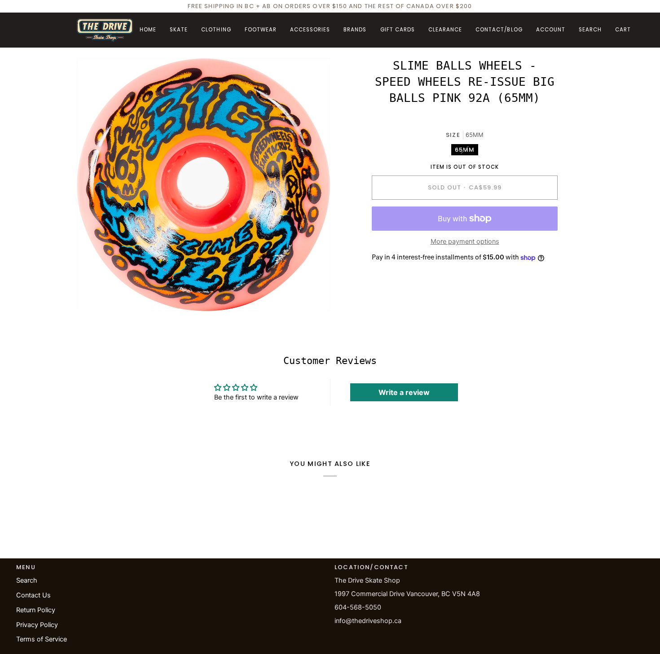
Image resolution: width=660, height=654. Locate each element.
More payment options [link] (465, 242)
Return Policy (35, 610)
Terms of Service (41, 639)
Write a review (404, 392)
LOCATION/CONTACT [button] (371, 567)
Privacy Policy (37, 625)
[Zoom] (93, 294)
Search (26, 580)
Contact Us (33, 595)
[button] (178, 30)
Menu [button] (25, 567)
